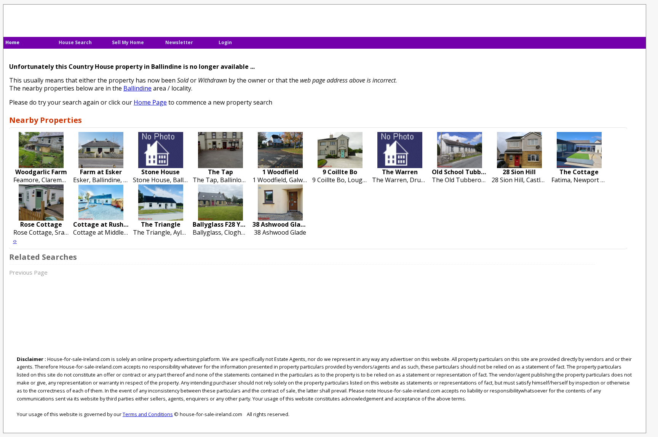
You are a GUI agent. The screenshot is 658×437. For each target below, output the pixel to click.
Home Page (150, 102)
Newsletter (179, 42)
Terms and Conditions (148, 414)
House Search (75, 42)
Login (225, 42)
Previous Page (28, 272)
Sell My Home (128, 42)
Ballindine (137, 88)
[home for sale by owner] (68, 19)
